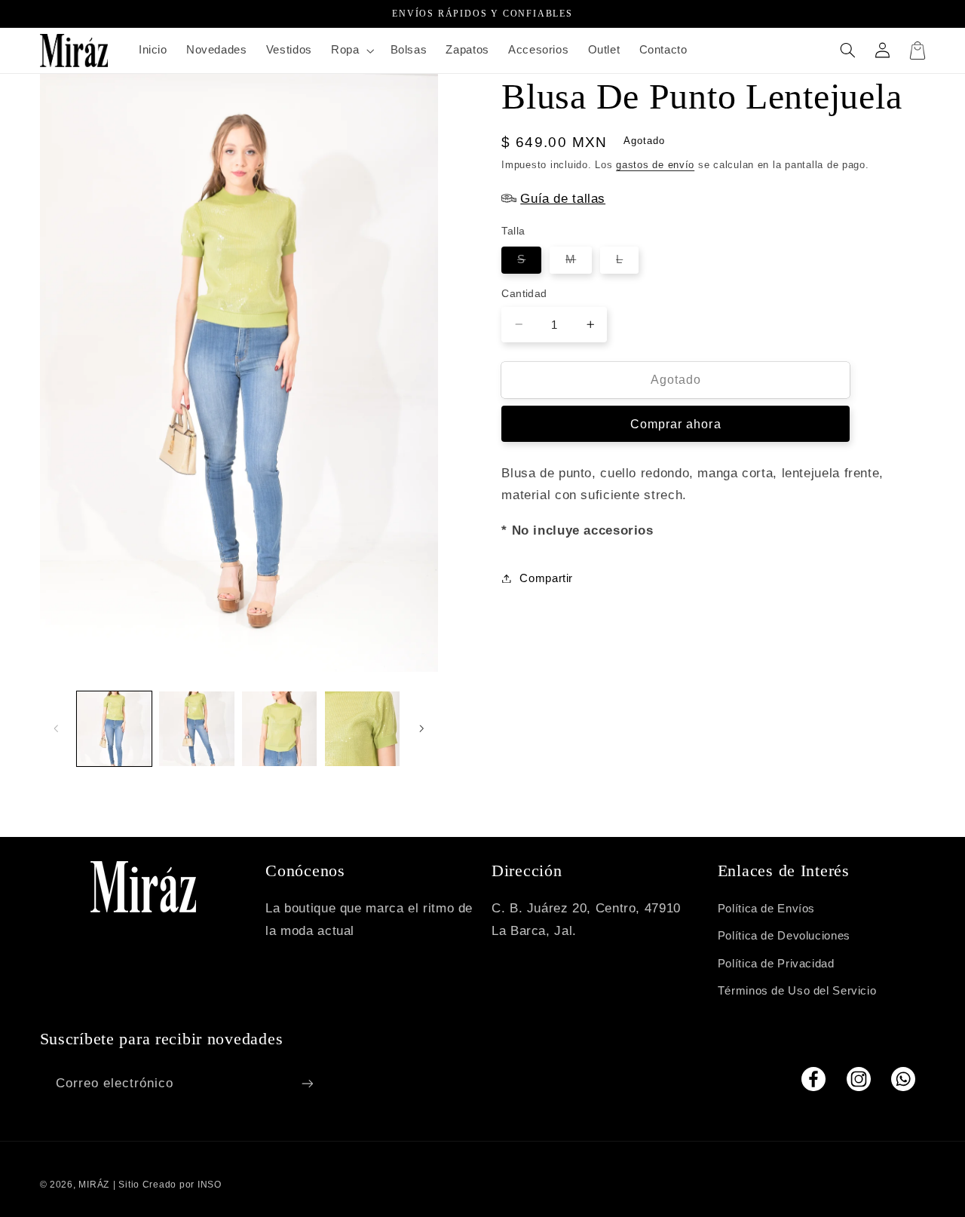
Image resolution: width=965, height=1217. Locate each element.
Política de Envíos (766, 909)
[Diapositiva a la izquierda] (56, 728)
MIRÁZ (93, 1184)
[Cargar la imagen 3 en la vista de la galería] (279, 728)
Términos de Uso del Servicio (797, 991)
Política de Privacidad (776, 964)
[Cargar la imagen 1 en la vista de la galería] (114, 728)
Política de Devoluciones (784, 936)
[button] (350, 50)
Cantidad (524, 293)
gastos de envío (655, 164)
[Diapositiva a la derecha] (421, 728)
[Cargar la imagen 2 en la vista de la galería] (196, 728)
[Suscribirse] (307, 1083)
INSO (210, 1184)
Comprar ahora (675, 423)
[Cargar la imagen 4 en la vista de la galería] (362, 728)
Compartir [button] (546, 578)
